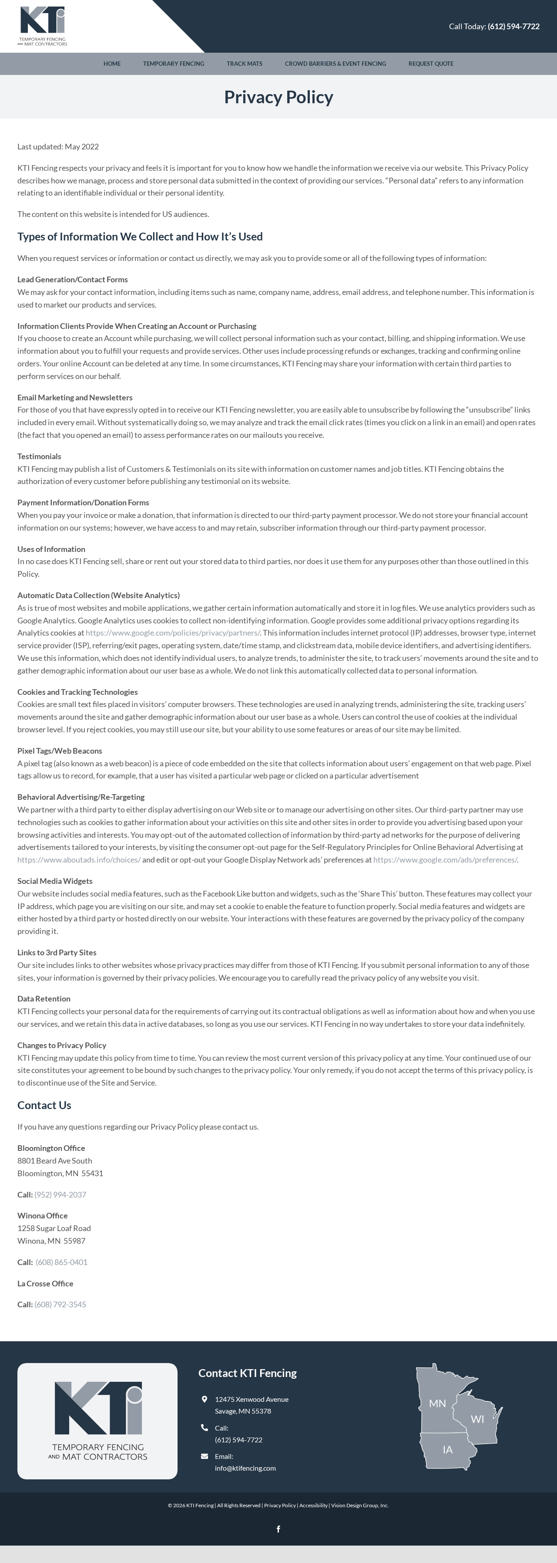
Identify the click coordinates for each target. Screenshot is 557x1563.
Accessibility (313, 1505)
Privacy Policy (280, 1505)
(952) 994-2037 (60, 1194)
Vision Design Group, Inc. (360, 1505)
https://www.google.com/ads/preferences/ (445, 859)
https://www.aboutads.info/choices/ (79, 859)
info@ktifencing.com (245, 1468)
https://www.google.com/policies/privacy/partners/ (173, 632)
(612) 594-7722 (238, 1439)
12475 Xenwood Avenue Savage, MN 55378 (252, 1405)
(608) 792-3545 (60, 1304)
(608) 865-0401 (61, 1262)
